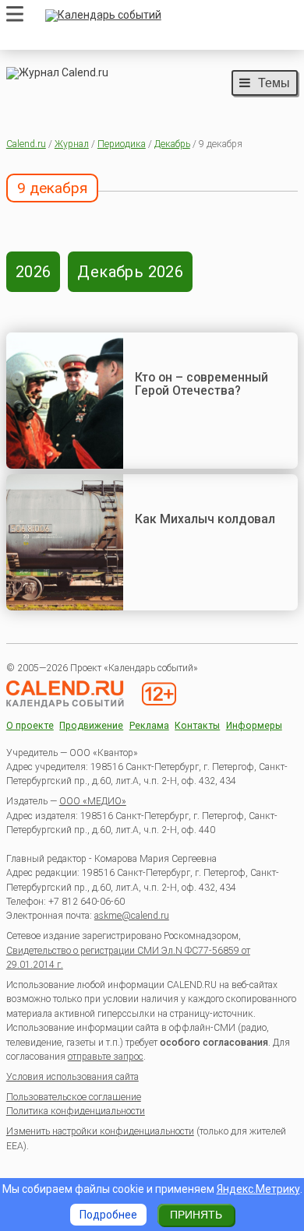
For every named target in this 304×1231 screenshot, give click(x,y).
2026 (33, 271)
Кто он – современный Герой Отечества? (201, 384)
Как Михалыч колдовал (205, 519)
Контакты (197, 726)
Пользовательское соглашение (73, 1097)
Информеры (254, 726)
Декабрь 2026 (130, 271)
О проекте (30, 726)
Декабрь (172, 144)
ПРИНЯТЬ (196, 1214)
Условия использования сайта (72, 1076)
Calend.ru (26, 144)
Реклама (149, 726)
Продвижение (91, 726)
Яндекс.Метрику (258, 1189)
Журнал (72, 144)
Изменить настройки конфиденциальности (100, 1131)
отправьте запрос (105, 1056)
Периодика (121, 144)
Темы (274, 83)
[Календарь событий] (167, 15)
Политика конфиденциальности (75, 1111)
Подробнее (108, 1214)
